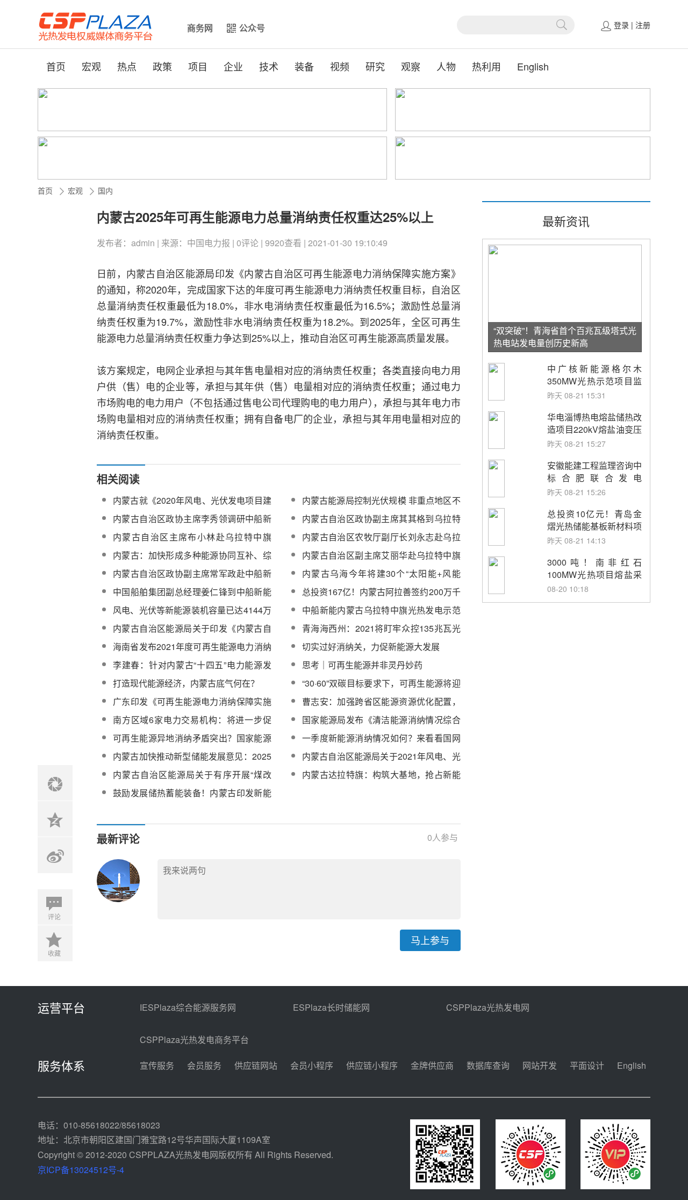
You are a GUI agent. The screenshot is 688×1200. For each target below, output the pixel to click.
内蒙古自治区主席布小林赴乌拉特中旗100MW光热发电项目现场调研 (192, 543)
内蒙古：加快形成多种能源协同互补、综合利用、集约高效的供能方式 (192, 561)
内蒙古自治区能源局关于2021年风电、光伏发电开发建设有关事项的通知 (381, 762)
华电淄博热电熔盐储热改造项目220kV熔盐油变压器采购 (594, 429)
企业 (233, 66)
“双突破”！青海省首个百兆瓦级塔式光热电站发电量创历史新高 (564, 336)
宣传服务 (157, 1065)
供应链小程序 (372, 1065)
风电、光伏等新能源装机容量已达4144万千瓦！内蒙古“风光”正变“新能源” (192, 616)
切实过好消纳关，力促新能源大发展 (371, 646)
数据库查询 (488, 1065)
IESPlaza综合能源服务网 (188, 1007)
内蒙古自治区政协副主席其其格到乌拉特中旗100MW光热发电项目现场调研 (381, 525)
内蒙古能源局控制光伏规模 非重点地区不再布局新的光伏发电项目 (381, 506)
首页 (56, 66)
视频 (339, 66)
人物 (446, 66)
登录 (621, 24)
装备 (304, 66)
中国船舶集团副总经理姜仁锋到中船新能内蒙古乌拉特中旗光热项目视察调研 (192, 598)
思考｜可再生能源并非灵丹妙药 (362, 665)
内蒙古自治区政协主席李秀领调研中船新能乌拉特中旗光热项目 (192, 525)
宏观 (91, 66)
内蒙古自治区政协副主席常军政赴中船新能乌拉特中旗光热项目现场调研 (192, 579)
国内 (105, 190)
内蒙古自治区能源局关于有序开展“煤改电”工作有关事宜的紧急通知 (192, 781)
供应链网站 (255, 1065)
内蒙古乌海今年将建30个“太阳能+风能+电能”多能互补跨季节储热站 (381, 579)
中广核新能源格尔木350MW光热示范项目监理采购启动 (594, 380)
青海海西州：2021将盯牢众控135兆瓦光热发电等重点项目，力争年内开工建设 (381, 634)
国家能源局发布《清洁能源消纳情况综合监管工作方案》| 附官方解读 (381, 726)
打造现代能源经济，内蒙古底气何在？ (186, 683)
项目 (197, 66)
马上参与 (430, 940)
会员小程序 (311, 1065)
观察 (410, 66)
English (533, 66)
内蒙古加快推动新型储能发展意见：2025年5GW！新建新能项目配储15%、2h (192, 762)
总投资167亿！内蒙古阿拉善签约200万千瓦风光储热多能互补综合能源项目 (381, 598)
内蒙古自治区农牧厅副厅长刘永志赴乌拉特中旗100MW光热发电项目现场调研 (381, 543)
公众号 (252, 28)
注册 (642, 24)
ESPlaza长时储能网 (331, 1007)
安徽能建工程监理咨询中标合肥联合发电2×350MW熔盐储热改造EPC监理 (594, 484)
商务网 (200, 28)
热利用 (486, 66)
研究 (375, 66)
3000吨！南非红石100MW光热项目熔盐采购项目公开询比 (594, 574)
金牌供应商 (432, 1065)
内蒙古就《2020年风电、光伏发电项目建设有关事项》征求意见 (192, 506)
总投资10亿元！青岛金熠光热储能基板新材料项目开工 (594, 526)
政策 (162, 66)
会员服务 (204, 1065)
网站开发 (539, 1065)
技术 (268, 66)
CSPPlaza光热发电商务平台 (194, 1039)
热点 (127, 66)
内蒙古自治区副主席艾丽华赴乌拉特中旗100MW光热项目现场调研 (381, 561)
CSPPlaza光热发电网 (487, 1007)
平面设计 (587, 1065)
